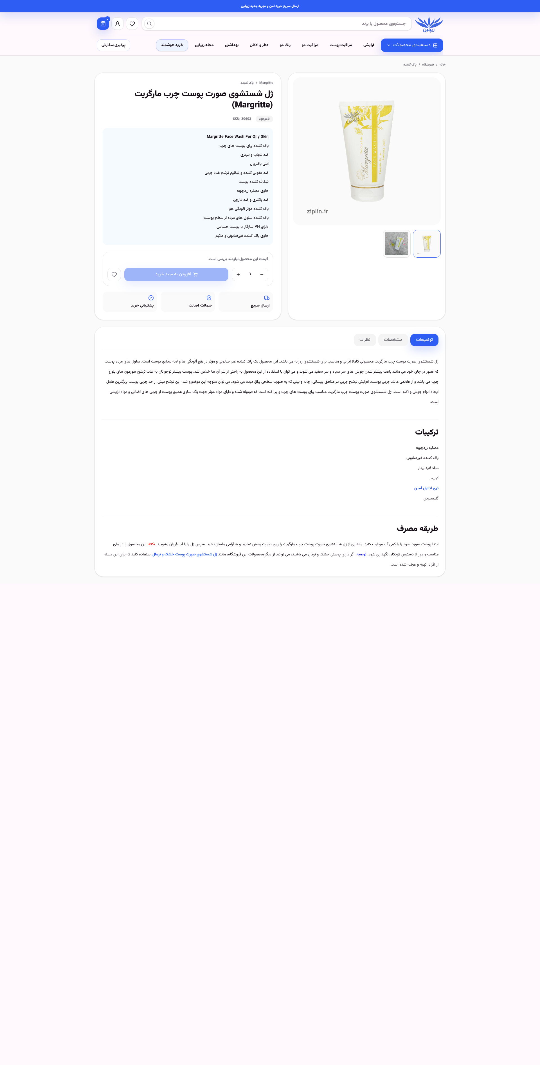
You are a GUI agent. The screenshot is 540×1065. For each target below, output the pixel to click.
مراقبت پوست (341, 45)
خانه (443, 64)
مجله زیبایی (204, 45)
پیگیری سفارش (113, 45)
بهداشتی (231, 45)
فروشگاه (428, 64)
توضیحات (424, 339)
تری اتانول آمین (426, 488)
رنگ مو (285, 45)
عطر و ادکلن (259, 45)
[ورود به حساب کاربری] (117, 23)
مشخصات (393, 339)
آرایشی (368, 45)
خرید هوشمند (172, 45)
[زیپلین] (429, 24)
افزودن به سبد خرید (173, 274)
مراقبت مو (310, 45)
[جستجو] (149, 24)
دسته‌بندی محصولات (412, 45)
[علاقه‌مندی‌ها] (132, 23)
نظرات (364, 339)
